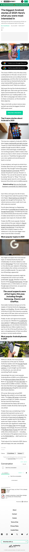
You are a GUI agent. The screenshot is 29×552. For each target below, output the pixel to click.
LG (11, 311)
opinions (3, 368)
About (14, 510)
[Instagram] (7, 534)
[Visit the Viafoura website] (25, 501)
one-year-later (20, 381)
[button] (14, 1)
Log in (21, 461)
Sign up (25, 461)
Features (3, 447)
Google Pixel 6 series (16, 282)
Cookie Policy (14, 530)
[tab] (5, 473)
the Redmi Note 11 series (10, 430)
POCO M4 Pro (9, 436)
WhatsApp (9, 264)
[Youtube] (12, 534)
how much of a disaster (16, 417)
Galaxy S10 (12, 425)
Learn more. (25, 7)
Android (2, 449)
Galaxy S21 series (13, 397)
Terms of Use (14, 522)
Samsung (22, 307)
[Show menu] (1, 1)
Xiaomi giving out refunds (16, 198)
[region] (14, 482)
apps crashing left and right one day (16, 143)
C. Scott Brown (6, 25)
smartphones (5, 79)
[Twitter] (17, 534)
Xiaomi (3, 309)
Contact (14, 514)
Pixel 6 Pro (7, 366)
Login (26, 1)
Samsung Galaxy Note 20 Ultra (15, 379)
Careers (14, 518)
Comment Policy (12, 458)
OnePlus (11, 309)
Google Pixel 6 (22, 364)
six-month (10, 381)
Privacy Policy (15, 526)
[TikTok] (27, 534)
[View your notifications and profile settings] (26, 472)
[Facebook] (2, 534)
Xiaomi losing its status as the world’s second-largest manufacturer (13, 225)
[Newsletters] (22, 534)
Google (11, 279)
